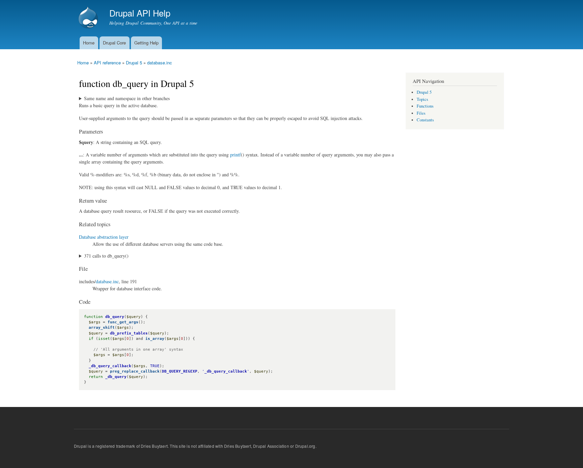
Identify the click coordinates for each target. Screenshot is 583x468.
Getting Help (146, 42)
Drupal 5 (134, 62)
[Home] (89, 18)
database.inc (159, 62)
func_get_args (123, 322)
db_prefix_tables (129, 333)
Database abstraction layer (104, 237)
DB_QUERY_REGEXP (179, 371)
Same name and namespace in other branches (127, 98)
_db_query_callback (110, 366)
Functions (425, 106)
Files (421, 113)
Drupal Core (114, 42)
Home (88, 42)
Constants (425, 120)
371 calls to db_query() (106, 256)
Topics (422, 99)
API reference (107, 62)
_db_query (116, 377)
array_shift (102, 327)
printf (235, 154)
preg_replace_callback (135, 371)
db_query (114, 317)
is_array (154, 339)
